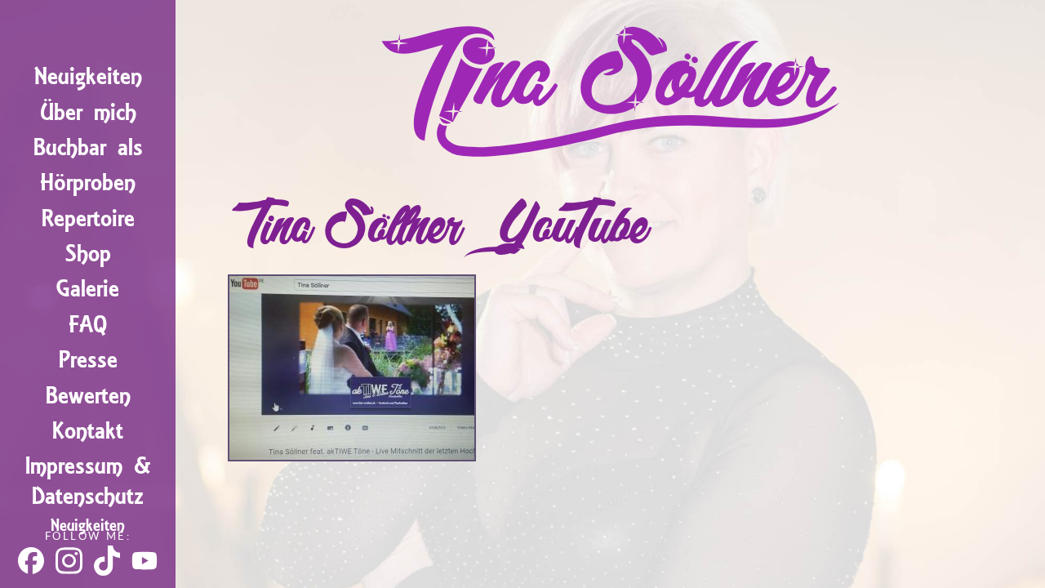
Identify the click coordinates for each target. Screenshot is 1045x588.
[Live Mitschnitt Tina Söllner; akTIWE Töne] (352, 454)
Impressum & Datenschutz (88, 481)
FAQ (88, 325)
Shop (88, 253)
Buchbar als (88, 147)
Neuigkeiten (88, 76)
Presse (88, 360)
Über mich (88, 112)
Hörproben (88, 182)
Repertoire (88, 218)
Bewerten (88, 396)
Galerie (87, 289)
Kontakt (87, 431)
